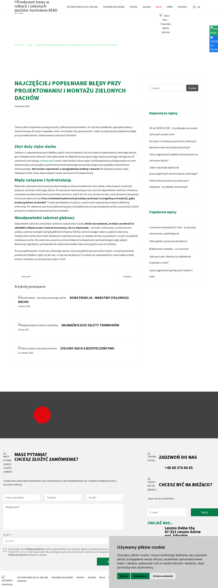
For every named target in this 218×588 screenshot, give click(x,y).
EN (199, 7)
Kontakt (182, 6)
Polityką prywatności (35, 549)
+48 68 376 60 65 (179, 467)
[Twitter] (128, 116)
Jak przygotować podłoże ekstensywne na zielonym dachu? (173, 157)
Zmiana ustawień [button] (163, 576)
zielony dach (47, 160)
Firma (170, 6)
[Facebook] (120, 116)
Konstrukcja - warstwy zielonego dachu (73, 299)
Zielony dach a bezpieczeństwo (87, 348)
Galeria (147, 6)
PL (194, 7)
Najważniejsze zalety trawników (90, 325)
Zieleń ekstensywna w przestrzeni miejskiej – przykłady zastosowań (169, 183)
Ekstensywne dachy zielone (82, 6)
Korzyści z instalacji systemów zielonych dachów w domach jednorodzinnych (172, 144)
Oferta (133, 6)
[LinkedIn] (136, 116)
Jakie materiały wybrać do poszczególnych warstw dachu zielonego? (173, 170)
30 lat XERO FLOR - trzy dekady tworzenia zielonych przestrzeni (173, 131)
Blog (159, 6)
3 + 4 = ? (7, 534)
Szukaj (192, 88)
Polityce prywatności (17, 554)
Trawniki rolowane (113, 6)
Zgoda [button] (123, 576)
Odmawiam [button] (140, 576)
